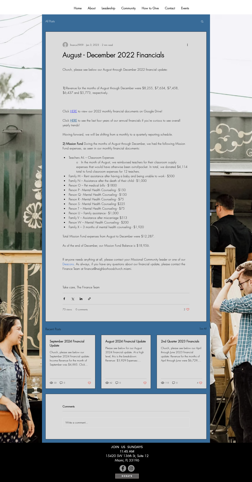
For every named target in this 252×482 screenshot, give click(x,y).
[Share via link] (89, 298)
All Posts (50, 21)
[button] (202, 21)
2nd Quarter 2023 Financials (180, 341)
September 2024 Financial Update (67, 343)
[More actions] (187, 45)
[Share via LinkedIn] (81, 298)
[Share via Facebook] (64, 298)
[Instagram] (131, 468)
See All (203, 328)
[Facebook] (122, 468)
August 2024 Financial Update (125, 341)
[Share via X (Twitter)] (72, 298)
